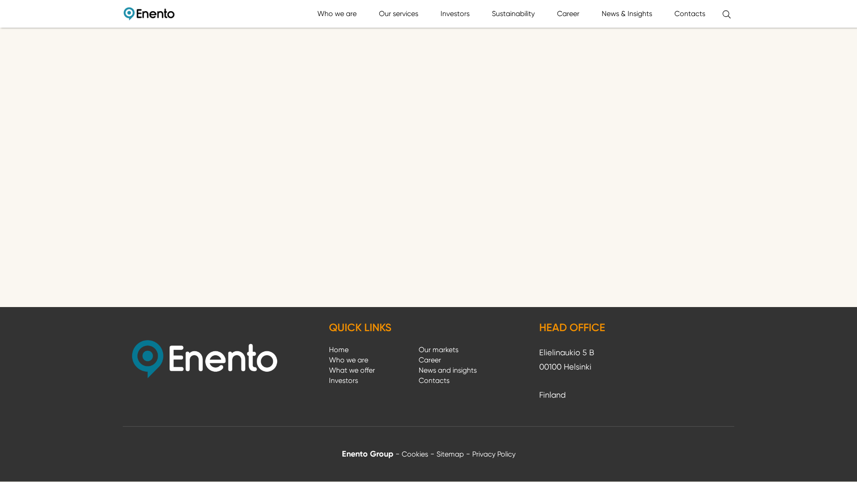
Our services (398, 13)
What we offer (352, 370)
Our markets (438, 349)
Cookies (415, 454)
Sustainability (513, 13)
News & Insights (627, 13)
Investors (455, 13)
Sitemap (450, 454)
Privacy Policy (494, 454)
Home (339, 349)
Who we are (337, 13)
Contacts (689, 13)
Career (568, 13)
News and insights (448, 370)
